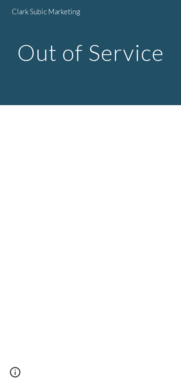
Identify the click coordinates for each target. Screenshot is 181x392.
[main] (91, 52)
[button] (15, 375)
